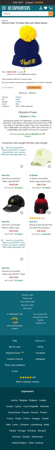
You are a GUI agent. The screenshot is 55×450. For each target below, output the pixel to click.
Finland (43, 412)
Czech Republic (30, 406)
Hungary (36, 418)
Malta (46, 424)
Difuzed (5, 21)
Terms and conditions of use (15, 368)
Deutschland (14, 412)
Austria (14, 400)
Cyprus (18, 406)
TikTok (40, 347)
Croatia (9, 406)
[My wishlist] (45, 8)
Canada (42, 400)
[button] (24, 68)
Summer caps (27, 295)
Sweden (26, 437)
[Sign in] (41, 8)
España (25, 412)
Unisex (18, 102)
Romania (31, 430)
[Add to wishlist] (21, 166)
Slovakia (42, 430)
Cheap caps (27, 298)
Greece (26, 418)
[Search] (50, 13)
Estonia (34, 412)
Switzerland (37, 437)
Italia (8, 424)
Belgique (23, 400)
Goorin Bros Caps (27, 302)
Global (18, 418)
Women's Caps (27, 305)
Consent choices (15, 359)
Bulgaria (33, 400)
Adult (18, 99)
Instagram (40, 359)
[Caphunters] (16, 8)
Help (15, 341)
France (10, 418)
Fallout (18, 97)
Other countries (36, 443)
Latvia (15, 424)
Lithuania (24, 424)
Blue (17, 104)
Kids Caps (27, 308)
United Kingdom (19, 443)
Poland (12, 430)
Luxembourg (36, 424)
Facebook (40, 353)
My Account (14, 347)
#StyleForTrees (14, 353)
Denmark (44, 406)
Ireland (45, 418)
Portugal (22, 430)
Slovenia (16, 437)
